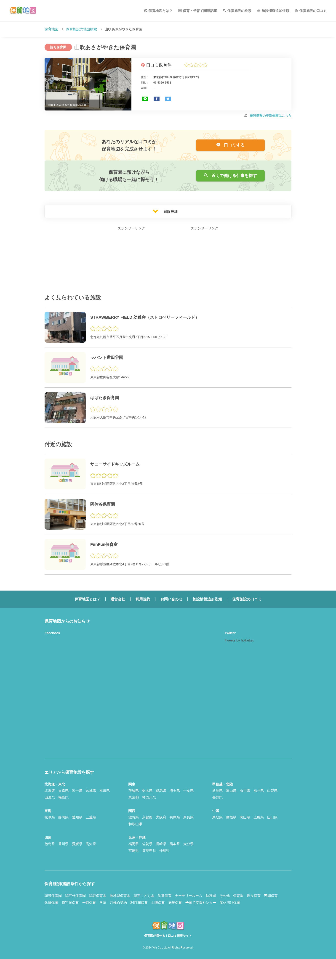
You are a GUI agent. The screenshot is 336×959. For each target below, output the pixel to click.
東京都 (133, 797)
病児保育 (175, 902)
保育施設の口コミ (313, 11)
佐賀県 (147, 844)
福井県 (258, 790)
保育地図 (51, 29)
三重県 (91, 817)
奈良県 (188, 817)
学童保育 (164, 896)
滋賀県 (133, 817)
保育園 (238, 896)
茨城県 (133, 790)
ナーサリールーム (188, 896)
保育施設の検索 (239, 11)
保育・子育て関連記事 (200, 11)
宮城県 (91, 790)
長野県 (217, 797)
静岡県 (63, 817)
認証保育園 (97, 896)
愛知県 (77, 817)
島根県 (231, 817)
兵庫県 (175, 817)
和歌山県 (135, 824)
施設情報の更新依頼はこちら (270, 115)
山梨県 (272, 790)
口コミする (234, 145)
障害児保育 (70, 902)
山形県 (50, 797)
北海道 (50, 790)
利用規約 (143, 599)
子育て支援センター (200, 902)
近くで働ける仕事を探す (234, 175)
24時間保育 (139, 902)
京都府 (147, 817)
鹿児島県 (149, 851)
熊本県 (175, 844)
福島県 (63, 797)
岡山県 (245, 817)
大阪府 (161, 817)
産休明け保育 (230, 902)
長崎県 (161, 844)
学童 (102, 902)
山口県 (272, 817)
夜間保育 (271, 896)
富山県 (231, 790)
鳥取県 (217, 817)
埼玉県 (175, 790)
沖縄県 (164, 851)
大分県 (188, 844)
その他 (224, 896)
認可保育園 (53, 896)
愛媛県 (77, 844)
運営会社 (118, 599)
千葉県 (188, 790)
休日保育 (51, 902)
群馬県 (161, 790)
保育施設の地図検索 (81, 29)
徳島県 (50, 844)
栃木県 (147, 790)
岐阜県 (50, 817)
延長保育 (254, 896)
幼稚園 (211, 896)
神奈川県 (149, 797)
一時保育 (89, 902)
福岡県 (133, 844)
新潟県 (217, 790)
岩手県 (77, 790)
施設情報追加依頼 (275, 11)
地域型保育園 (120, 896)
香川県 (63, 844)
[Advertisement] (131, 259)
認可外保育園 (75, 896)
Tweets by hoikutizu (239, 640)
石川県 (245, 790)
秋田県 (104, 790)
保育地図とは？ (161, 11)
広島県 (258, 817)
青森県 (63, 790)
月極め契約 (118, 902)
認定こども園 (144, 896)
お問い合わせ (171, 599)
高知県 (91, 844)
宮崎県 (133, 851)
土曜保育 (158, 902)
